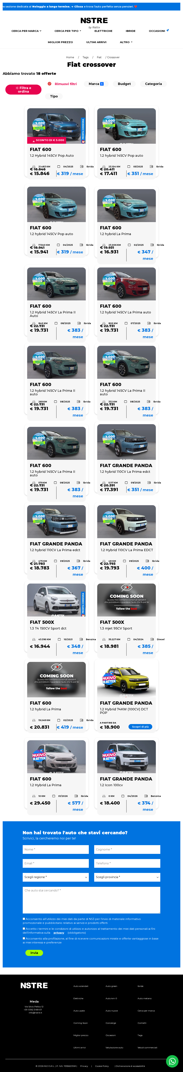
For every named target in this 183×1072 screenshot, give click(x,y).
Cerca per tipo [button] (67, 31)
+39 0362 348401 (33, 1009)
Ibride (130, 31)
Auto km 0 (111, 998)
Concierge (111, 1023)
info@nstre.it (35, 1012)
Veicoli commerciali (147, 1047)
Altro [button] (125, 42)
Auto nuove (112, 1010)
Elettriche (103, 31)
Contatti (142, 1023)
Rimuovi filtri (65, 84)
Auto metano (145, 998)
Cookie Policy (102, 1066)
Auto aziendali (80, 986)
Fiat (99, 57)
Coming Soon (80, 1023)
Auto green (111, 986)
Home (70, 57)
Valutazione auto (114, 1047)
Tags (85, 57)
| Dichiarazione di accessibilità (130, 1066)
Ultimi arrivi (96, 42)
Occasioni (157, 31)
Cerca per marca (25, 31)
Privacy (84, 1066)
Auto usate (79, 1010)
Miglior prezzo (60, 42)
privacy (59, 932)
